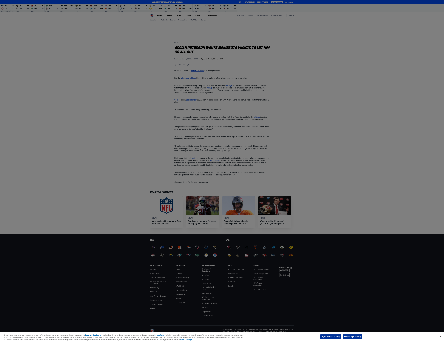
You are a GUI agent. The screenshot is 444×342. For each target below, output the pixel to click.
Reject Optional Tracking (331, 336)
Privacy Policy (159, 335)
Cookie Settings (186, 339)
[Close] (440, 336)
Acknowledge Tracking (352, 336)
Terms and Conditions (93, 335)
